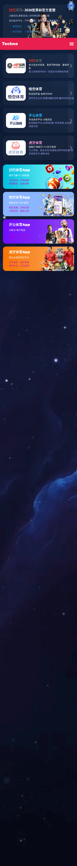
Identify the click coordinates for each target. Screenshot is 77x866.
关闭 (71, 6)
